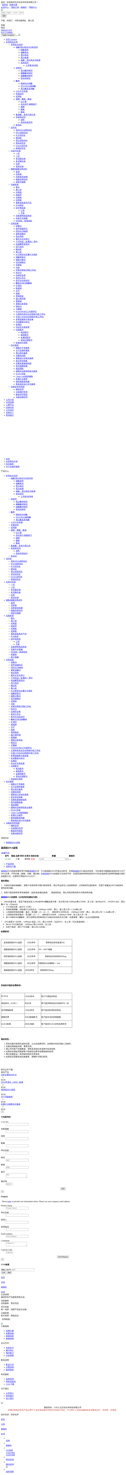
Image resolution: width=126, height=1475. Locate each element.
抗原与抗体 (16, 151)
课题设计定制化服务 (24, 358)
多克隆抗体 (21, 161)
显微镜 (19, 301)
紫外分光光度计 (23, 239)
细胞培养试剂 (22, 179)
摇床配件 (25, 335)
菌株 (23, 109)
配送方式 (10, 1365)
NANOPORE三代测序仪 (26, 312)
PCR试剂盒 (20, 135)
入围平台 (10, 405)
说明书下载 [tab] (11, 866)
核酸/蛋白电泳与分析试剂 (27, 47)
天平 (18, 291)
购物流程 (10, 1336)
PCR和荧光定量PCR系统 (26, 255)
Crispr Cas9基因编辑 (24, 376)
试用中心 (10, 413)
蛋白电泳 (25, 55)
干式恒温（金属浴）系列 (26, 242)
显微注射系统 (22, 304)
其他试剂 (25, 63)
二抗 (18, 156)
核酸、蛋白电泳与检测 (30, 60)
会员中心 (5, 7)
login (9, 1201)
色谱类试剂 (21, 117)
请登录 (5, 5)
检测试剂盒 (21, 148)
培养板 (19, 197)
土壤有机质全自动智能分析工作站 (30, 314)
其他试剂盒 (21, 143)
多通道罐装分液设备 (24, 319)
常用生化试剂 (17, 45)
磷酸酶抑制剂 (26, 73)
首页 (11, 39)
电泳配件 (25, 332)
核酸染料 (25, 50)
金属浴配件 (26, 337)
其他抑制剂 (26, 78)
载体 (23, 112)
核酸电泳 (25, 52)
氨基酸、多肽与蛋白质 (25, 115)
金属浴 (19, 324)
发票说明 (10, 1379)
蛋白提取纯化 (22, 140)
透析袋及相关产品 (24, 203)
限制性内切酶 (26, 83)
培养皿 (19, 192)
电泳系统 (20, 236)
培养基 (19, 174)
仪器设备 (15, 223)
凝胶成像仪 (21, 234)
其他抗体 (20, 166)
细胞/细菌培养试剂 (19, 169)
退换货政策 (11, 1381)
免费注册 (13, 5)
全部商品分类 (12, 42)
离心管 (19, 190)
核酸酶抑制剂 (26, 76)
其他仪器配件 (26, 340)
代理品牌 (10, 402)
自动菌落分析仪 (23, 322)
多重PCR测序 (21, 379)
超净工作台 (21, 278)
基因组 (4, 871)
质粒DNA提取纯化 (24, 130)
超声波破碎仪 (22, 229)
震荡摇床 (20, 296)
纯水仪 (19, 273)
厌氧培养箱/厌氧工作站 (26, 270)
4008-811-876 (6, 30)
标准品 (19, 125)
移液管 (19, 195)
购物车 (24, 7)
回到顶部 (10, 1472)
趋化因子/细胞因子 (29, 104)
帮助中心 (33, 7)
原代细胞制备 (22, 366)
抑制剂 (19, 68)
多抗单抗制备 (22, 361)
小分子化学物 (22, 91)
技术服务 (15, 345)
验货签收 (10, 1370)
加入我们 (10, 1398)
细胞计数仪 (21, 260)
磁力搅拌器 (21, 299)
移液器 (19, 288)
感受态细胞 (21, 182)
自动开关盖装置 (23, 327)
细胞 (23, 107)
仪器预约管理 (22, 392)
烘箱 (18, 293)
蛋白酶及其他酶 (27, 89)
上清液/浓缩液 (32, 65)
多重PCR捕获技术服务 (11, 1104)
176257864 (10, 1453)
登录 (33, 859)
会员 (3, 1292)
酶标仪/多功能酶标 (24, 283)
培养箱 (19, 265)
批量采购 (10, 1333)
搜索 (4, 16)
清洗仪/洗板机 (22, 231)
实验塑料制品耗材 (24, 216)
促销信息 (10, 407)
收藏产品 (5, 853)
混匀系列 (20, 247)
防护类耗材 (21, 208)
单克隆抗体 (21, 159)
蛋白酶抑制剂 (26, 70)
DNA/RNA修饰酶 (28, 86)
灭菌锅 (19, 309)
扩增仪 (19, 286)
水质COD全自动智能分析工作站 (30, 317)
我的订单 (15, 7)
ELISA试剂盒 (21, 146)
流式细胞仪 (21, 262)
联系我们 (10, 415)
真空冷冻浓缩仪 (23, 280)
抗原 (18, 164)
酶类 (18, 81)
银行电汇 (10, 1350)
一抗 (18, 153)
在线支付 (10, 1348)
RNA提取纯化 (22, 133)
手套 (23, 213)
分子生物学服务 (23, 350)
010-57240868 (6, 32)
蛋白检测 (25, 58)
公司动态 (10, 410)
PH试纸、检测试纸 (24, 221)
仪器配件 (20, 330)
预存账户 (10, 1353)
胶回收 (19, 138)
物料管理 (20, 389)
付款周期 (10, 1355)
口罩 (23, 210)
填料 (23, 120)
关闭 (3, 1272)
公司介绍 (10, 400)
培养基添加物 (22, 177)
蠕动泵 (19, 249)
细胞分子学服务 (23, 348)
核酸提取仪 (21, 257)
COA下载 (10, 1384)
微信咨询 (10, 1464)
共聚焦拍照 (21, 356)
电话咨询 (10, 1459)
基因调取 (20, 369)
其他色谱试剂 (26, 122)
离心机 (19, 252)
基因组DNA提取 (8, 1090)
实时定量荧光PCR (9, 1075)
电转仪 (19, 306)
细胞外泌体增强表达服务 (26, 371)
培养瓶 (19, 200)
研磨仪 (19, 226)
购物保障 (10, 1339)
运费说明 (10, 1367)
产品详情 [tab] (10, 864)
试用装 (19, 96)
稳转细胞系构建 (23, 382)
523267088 (10, 1455)
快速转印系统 (22, 343)
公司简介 (10, 1393)
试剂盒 (14, 128)
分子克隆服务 (7, 1097)
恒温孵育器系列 (23, 244)
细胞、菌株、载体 (24, 99)
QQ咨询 (9, 1450)
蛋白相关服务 (22, 353)
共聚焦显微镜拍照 (24, 363)
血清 (18, 172)
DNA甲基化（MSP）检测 (12, 1082)
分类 (3, 1282)
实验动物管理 (22, 397)
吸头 (18, 187)
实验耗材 (15, 185)
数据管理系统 (22, 394)
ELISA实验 (20, 374)
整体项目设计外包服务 (25, 384)
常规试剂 (20, 94)
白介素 (24, 102)
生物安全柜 (21, 275)
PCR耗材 (20, 205)
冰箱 (18, 267)
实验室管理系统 (18, 387)
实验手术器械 (22, 218)
